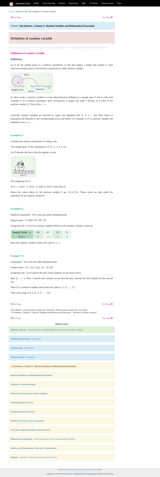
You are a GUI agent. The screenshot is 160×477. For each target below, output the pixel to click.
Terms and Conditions (75, 470)
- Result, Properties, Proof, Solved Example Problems (43, 439)
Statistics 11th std (23, 12)
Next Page (106, 17)
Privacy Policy (62, 470)
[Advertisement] (134, 47)
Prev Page (16, 17)
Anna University (49, 3)
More (119, 3)
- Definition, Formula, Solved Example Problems (34, 457)
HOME (36, 3)
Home (11, 12)
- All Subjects (26, 339)
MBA (84, 3)
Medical (62, 3)
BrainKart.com (23, 3)
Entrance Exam (107, 3)
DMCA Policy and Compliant (93, 470)
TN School (93, 3)
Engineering (73, 3)
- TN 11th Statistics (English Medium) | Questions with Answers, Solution (47, 330)
